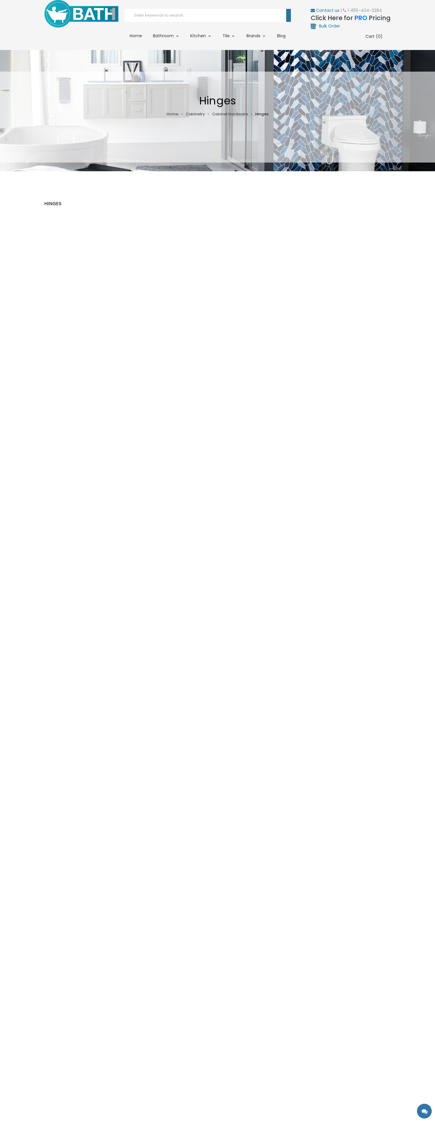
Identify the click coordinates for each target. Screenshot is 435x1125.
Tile (227, 36)
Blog (281, 36)
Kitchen (198, 36)
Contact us (327, 10)
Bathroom (164, 36)
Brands (254, 36)
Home (136, 36)
